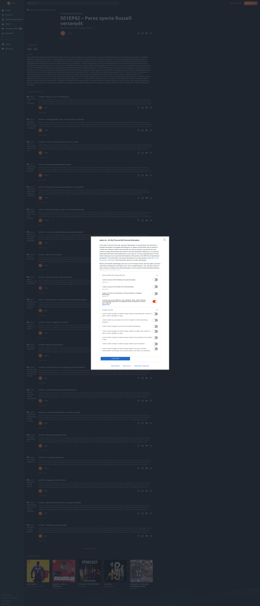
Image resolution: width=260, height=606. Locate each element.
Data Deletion (115, 366)
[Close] (165, 240)
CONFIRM (115, 358)
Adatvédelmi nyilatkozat (141, 366)
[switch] (155, 279)
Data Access (127, 366)
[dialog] (130, 303)
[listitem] (130, 275)
